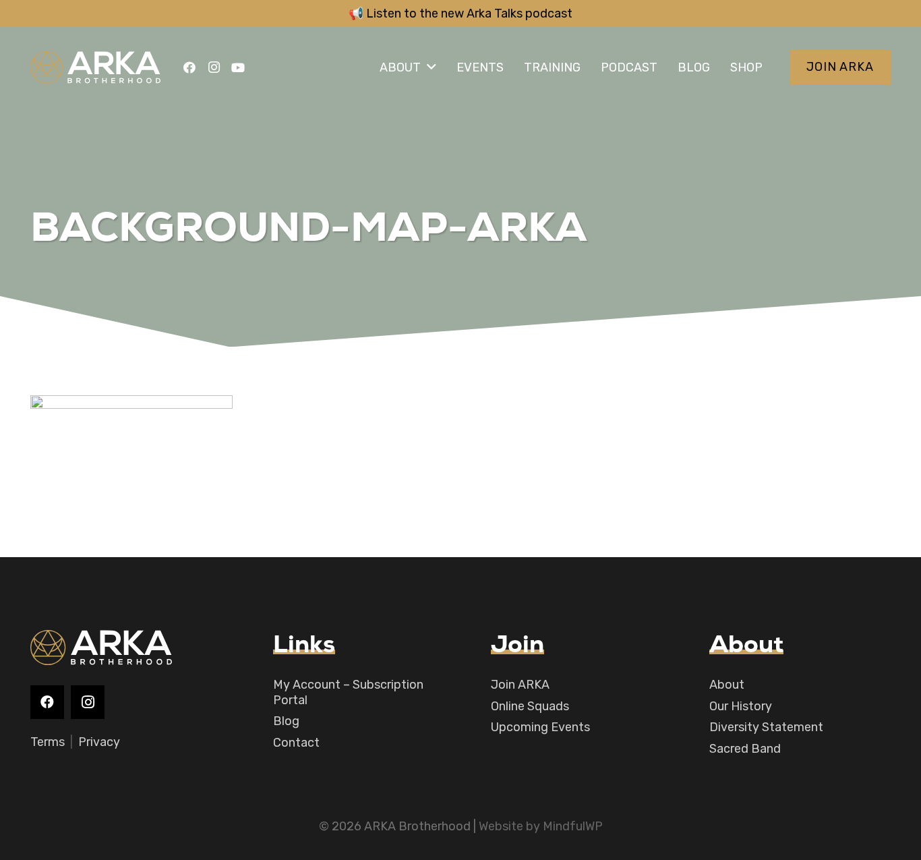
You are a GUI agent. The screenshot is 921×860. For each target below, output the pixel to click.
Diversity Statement (766, 727)
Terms (47, 742)
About (726, 684)
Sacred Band (745, 748)
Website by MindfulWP (541, 826)
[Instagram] (214, 67)
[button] (431, 67)
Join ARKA (520, 684)
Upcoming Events (540, 727)
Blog (286, 721)
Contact (296, 742)
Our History (740, 706)
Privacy (99, 742)
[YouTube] (238, 67)
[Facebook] (189, 67)
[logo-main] (95, 67)
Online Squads (530, 706)
